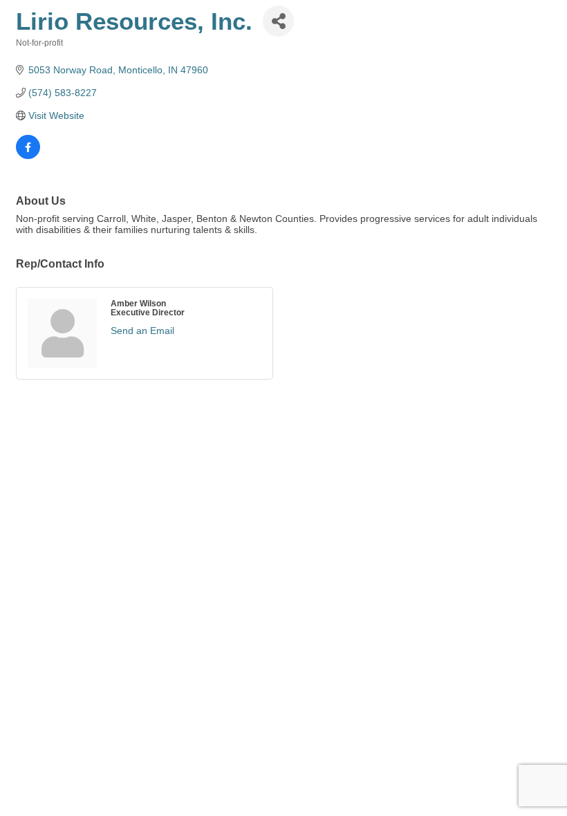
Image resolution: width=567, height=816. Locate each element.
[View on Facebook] (28, 155)
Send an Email (142, 330)
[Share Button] (278, 21)
